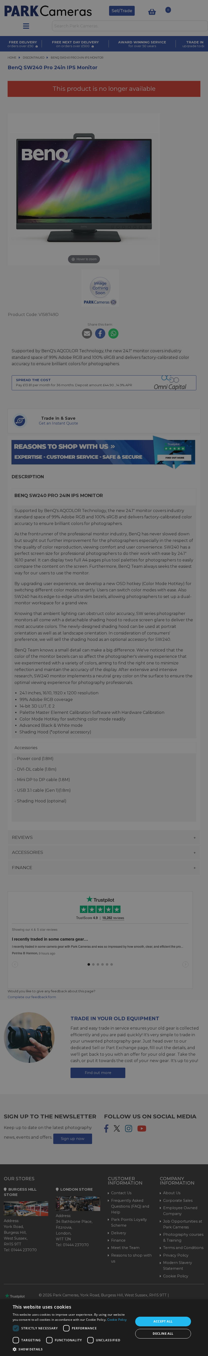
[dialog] (104, 1327)
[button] (71, 1349)
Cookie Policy (117, 1319)
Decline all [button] (163, 1333)
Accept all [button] (162, 1321)
